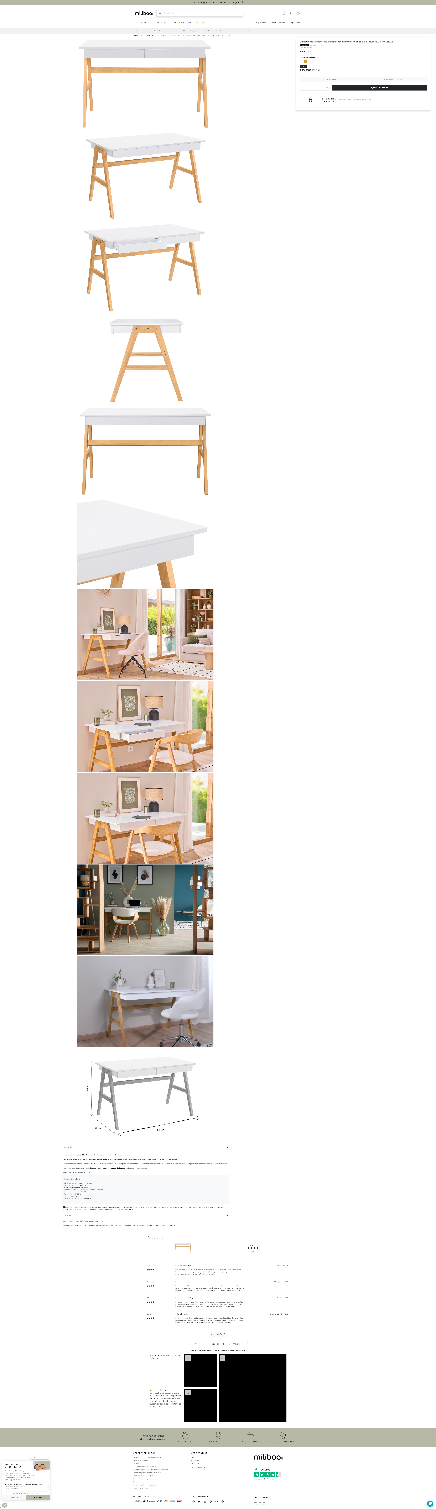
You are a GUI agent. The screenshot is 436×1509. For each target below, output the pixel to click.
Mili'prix (200, 22)
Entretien (67, 1215)
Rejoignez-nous (139, 1482)
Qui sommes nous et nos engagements (147, 1457)
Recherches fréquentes (199, 1467)
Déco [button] (250, 31)
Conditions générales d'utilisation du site (147, 1473)
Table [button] (184, 31)
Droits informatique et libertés (144, 1476)
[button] (166, 1371)
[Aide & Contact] (284, 13)
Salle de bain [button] (220, 31)
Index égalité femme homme (144, 1485)
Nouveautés (142, 22)
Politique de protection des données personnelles (151, 1469)
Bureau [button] (174, 31)
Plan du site (195, 1463)
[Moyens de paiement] (160, 1501)
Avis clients (195, 1460)
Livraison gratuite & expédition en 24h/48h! (218, 2)
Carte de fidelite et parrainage (144, 1479)
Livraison (136, 1463)
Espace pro (295, 23)
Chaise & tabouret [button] (160, 31)
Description (68, 1147)
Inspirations (261, 23)
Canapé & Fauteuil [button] (142, 31)
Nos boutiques (278, 23)
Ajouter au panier (379, 88)
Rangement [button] (194, 31)
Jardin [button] (241, 31)
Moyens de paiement (141, 1460)
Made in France (182, 22)
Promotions (161, 22)
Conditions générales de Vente (144, 1466)
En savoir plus (130, 1209)
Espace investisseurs (140, 1488)
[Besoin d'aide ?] (430, 1504)
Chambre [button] (207, 31)
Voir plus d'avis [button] (217, 1334)
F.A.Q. (193, 1457)
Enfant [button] (232, 31)
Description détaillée (306, 48)
